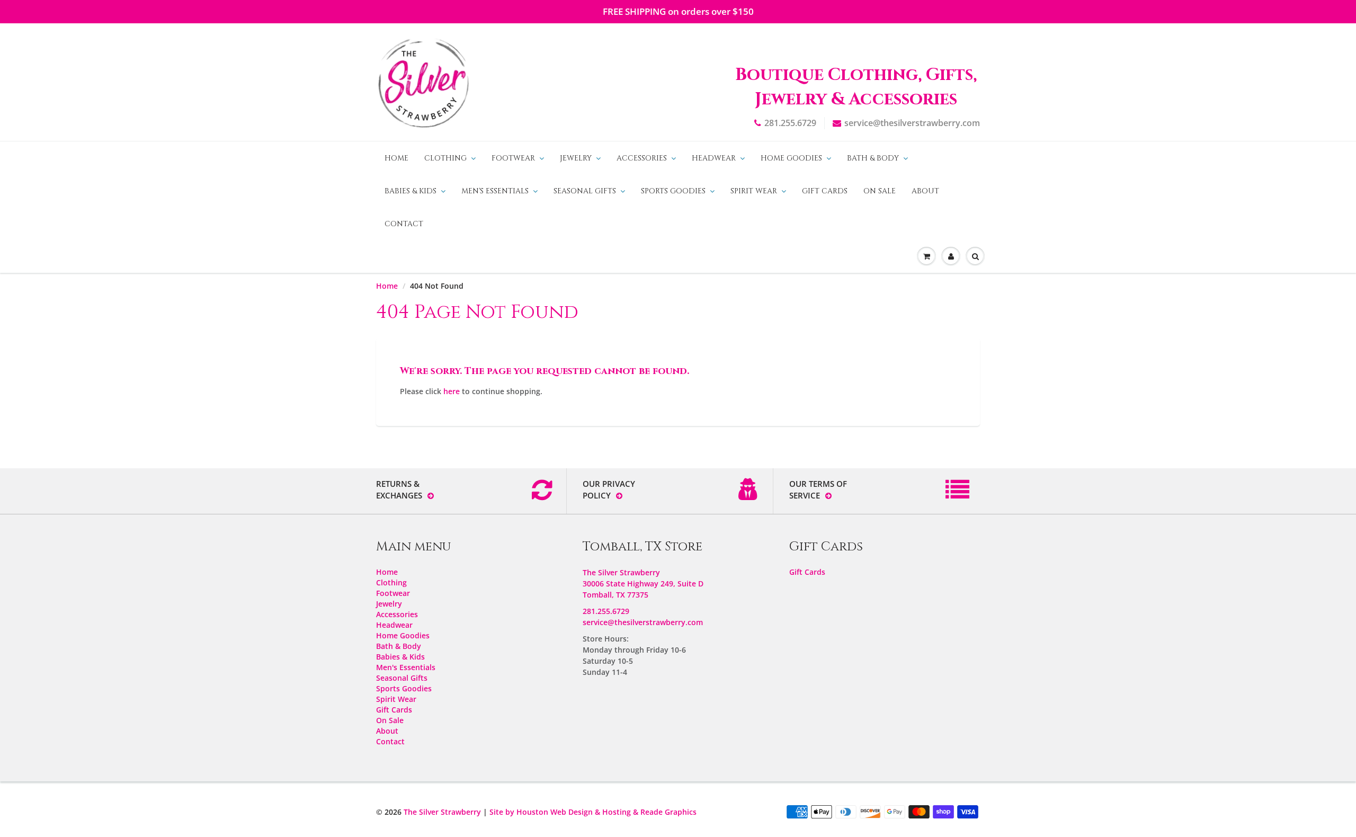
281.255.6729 (790, 123)
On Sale (879, 191)
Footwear (513, 158)
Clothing (445, 158)
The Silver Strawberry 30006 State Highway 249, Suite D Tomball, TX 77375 (643, 583)
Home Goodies (791, 158)
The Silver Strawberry (442, 812)
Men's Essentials (495, 191)
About (925, 191)
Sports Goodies (673, 191)
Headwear (714, 158)
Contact (404, 224)
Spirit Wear (753, 191)
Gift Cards (825, 191)
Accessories (642, 158)
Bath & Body (873, 158)
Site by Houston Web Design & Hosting (560, 812)
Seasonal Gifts (585, 191)
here (451, 391)
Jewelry (576, 158)
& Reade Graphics (665, 812)
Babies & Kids (410, 191)
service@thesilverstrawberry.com (912, 123)
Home (396, 158)
